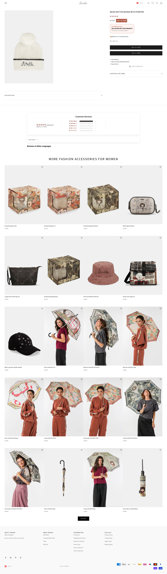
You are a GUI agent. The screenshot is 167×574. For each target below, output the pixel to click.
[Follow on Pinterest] (16, 558)
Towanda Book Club (49, 538)
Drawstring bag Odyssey (51, 297)
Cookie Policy (108, 538)
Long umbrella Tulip (50, 438)
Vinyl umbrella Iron (49, 367)
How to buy (77, 544)
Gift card (45, 544)
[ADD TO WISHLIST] (42, 167)
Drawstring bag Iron (49, 226)
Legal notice (108, 541)
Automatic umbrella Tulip (91, 438)
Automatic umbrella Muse (130, 509)
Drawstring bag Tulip (11, 226)
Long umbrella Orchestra (130, 438)
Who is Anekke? (9, 535)
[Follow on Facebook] (6, 558)
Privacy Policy (109, 535)
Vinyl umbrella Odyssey (11, 438)
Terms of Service (78, 548)
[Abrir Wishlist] (153, 3)
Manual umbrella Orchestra (91, 367)
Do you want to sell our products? (14, 538)
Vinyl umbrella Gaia (49, 509)
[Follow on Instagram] (11, 558)
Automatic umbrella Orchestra (13, 509)
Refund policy (109, 544)
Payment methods (79, 541)
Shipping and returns (80, 538)
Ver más (83, 518)
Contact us (77, 535)
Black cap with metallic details (13, 367)
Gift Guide (46, 535)
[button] (114, 16)
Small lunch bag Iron (129, 297)
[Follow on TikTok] (21, 558)
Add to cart (136, 47)
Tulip (44, 541)
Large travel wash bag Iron (12, 297)
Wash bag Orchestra (128, 226)
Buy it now (136, 53)
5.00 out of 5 (50, 125)
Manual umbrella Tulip (129, 367)
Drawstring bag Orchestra (91, 226)
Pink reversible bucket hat (91, 297)
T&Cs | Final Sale (78, 551)
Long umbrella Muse (89, 509)
